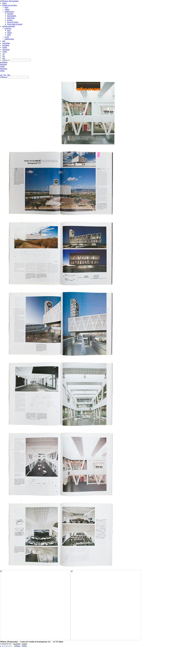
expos (7, 37)
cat (3, 54)
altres (9, 35)
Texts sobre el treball (14, 24)
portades (10, 14)
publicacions (9, 12)
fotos (6, 7)
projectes (8, 28)
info (3, 41)
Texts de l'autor (12, 22)
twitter (4, 47)
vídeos (7, 9)
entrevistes (11, 18)
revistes (10, 20)
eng (3, 58)
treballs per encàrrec (9, 5)
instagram (5, 49)
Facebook (16, 644)
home (4, 3)
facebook (5, 45)
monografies (11, 16)
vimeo (4, 52)
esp (3, 56)
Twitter (24, 644)
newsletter (6, 43)
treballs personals (8, 26)
